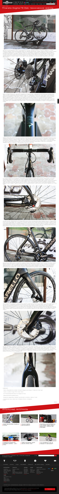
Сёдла (13, 470)
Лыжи (37, 4)
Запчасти (21, 4)
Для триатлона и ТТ (7, 471)
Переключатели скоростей (17, 472)
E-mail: (36, 455)
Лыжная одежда (6, 479)
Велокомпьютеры (40, 472)
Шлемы (38, 470)
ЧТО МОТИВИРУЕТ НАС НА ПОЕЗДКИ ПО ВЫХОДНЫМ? (46, 443)
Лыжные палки (6, 478)
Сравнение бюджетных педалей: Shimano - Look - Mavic (10, 443)
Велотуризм (32, 472)
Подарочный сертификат (41, 469)
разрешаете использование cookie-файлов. (28, 489)
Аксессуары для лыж (7, 476)
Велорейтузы (26, 473)
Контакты (48, 0)
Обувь (29, 4)
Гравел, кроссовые (7, 470)
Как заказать (34, 0)
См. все (5, 474)
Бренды (40, 4)
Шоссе (31, 469)
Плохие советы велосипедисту (26, 425)
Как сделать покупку (39, 464)
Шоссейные (6, 469)
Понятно (50, 489)
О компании (5, 464)
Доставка (42, 0)
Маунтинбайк (32, 470)
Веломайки (26, 469)
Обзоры (27, 0)
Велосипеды (16, 4)
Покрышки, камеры (15, 469)
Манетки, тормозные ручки (17, 473)
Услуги (44, 4)
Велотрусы (26, 470)
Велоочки (38, 471)
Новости (30, 0)
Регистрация (54, 0)
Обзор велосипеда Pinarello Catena (11, 425)
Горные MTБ (6, 473)
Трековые (5, 472)
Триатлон (25, 472)
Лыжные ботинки (7, 480)
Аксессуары (33, 4)
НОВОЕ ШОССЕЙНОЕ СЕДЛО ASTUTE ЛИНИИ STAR (28, 443)
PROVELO (8, 3)
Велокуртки (26, 471)
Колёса (13, 471)
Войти (51, 0)
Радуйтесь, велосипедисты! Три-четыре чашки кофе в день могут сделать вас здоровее (47, 426)
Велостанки (39, 473)
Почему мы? (38, 0)
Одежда (25, 4)
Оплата (45, 0)
